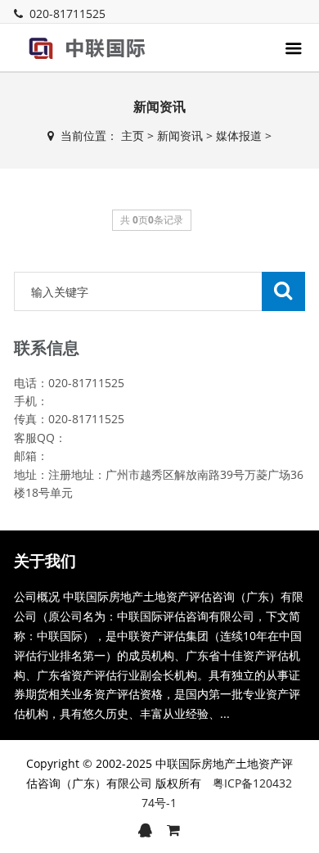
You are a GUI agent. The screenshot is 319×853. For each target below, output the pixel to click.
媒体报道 (239, 135)
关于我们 (45, 560)
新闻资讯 (180, 135)
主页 (132, 135)
